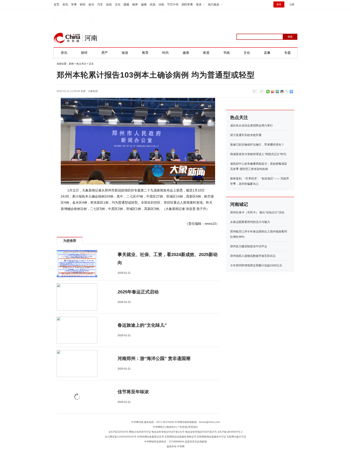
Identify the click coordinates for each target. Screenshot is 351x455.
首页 (56, 4)
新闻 (71, 63)
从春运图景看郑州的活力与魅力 (250, 222)
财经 (83, 4)
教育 (145, 52)
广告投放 (182, 427)
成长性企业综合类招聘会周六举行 (251, 125)
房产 (104, 52)
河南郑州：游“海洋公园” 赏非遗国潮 (154, 358)
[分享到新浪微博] (272, 91)
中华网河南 (137, 422)
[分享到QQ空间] (277, 91)
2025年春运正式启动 (138, 291)
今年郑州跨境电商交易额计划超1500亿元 (256, 265)
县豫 (267, 52)
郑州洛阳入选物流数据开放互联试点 (253, 255)
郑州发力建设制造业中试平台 (248, 246)
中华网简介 (159, 427)
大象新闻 (93, 91)
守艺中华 (173, 4)
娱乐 (91, 4)
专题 (287, 52)
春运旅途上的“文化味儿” (142, 325)
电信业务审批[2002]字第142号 (168, 431)
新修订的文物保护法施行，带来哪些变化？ (257, 144)
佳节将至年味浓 (133, 391)
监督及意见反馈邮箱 (196, 441)
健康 (144, 4)
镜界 (135, 4)
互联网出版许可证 (236, 436)
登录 (278, 4)
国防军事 (187, 4)
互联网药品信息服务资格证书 (180, 436)
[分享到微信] (268, 91)
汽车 (100, 4)
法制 (161, 4)
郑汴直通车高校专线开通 (245, 135)
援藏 (126, 4)
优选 (152, 4)
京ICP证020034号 (118, 431)
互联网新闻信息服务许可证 (211, 436)
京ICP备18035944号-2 (230, 431)
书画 (226, 52)
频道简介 (171, 427)
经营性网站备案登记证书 (150, 436)
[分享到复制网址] (286, 91)
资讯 (65, 4)
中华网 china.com (67, 38)
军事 (74, 4)
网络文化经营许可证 (140, 431)
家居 (206, 52)
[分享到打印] (291, 91)
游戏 (109, 4)
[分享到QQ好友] (282, 91)
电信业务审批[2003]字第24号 (201, 431)
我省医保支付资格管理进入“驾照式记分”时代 (258, 154)
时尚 (165, 52)
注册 (291, 4)
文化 (117, 4)
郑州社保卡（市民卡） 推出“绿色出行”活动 (257, 212)
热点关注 (81, 63)
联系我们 (193, 427)
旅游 (125, 52)
